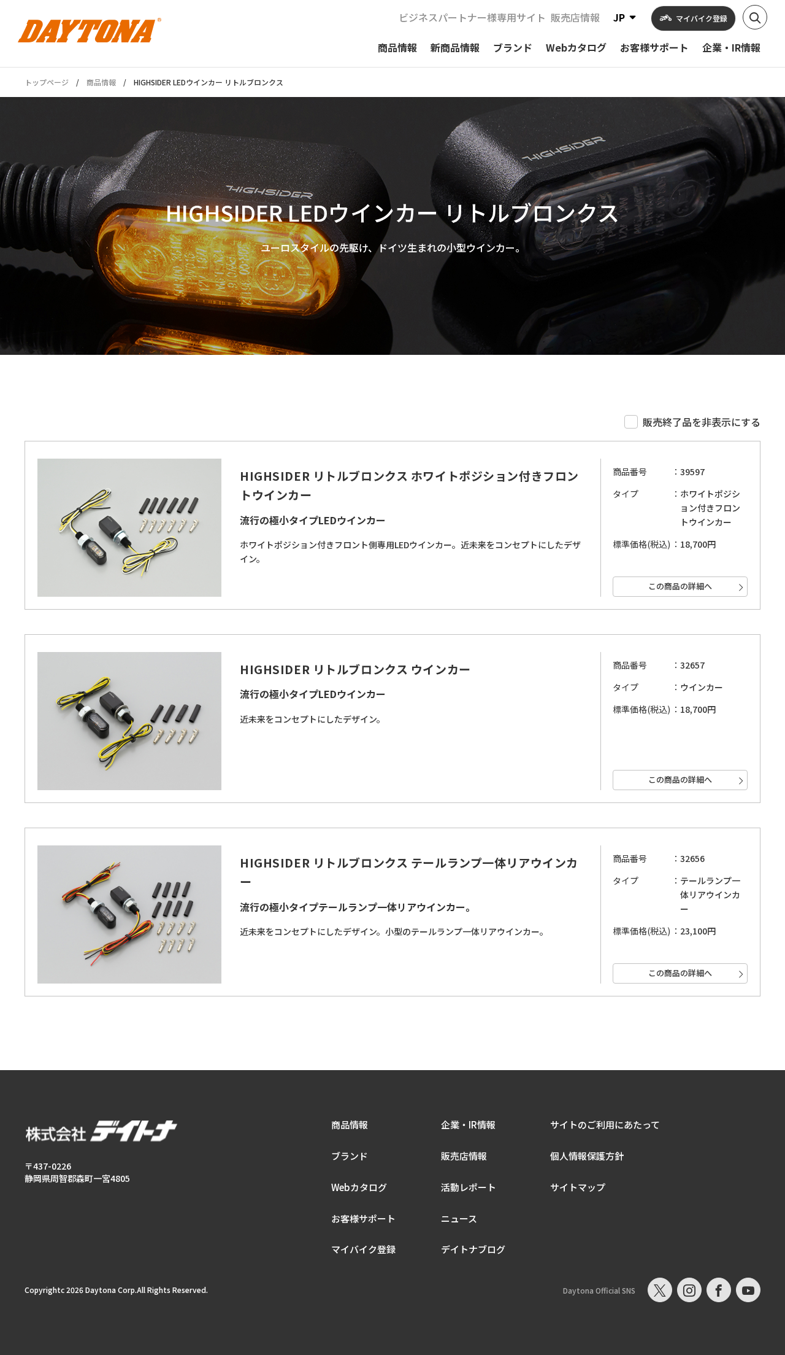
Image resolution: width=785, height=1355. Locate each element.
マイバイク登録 (363, 1249)
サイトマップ (577, 1187)
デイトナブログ (473, 1249)
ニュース (459, 1218)
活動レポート (468, 1187)
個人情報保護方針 (587, 1155)
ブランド (349, 1155)
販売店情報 (575, 17)
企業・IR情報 (468, 1124)
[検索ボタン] (755, 17)
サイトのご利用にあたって (605, 1124)
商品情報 (101, 82)
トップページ (47, 82)
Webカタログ (359, 1187)
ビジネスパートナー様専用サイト (472, 17)
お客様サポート (363, 1218)
